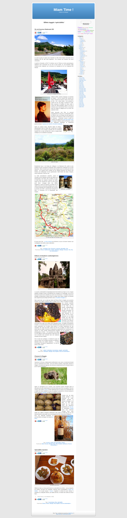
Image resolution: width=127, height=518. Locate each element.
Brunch (81, 49)
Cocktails (83, 31)
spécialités (62, 248)
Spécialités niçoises (41, 450)
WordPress (71, 513)
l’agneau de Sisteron (47, 124)
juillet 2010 (81, 106)
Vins (92, 31)
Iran (81, 67)
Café (81, 38)
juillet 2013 (81, 81)
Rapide (57, 351)
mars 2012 (81, 93)
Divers (44, 503)
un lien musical (48, 241)
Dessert (81, 52)
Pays (54, 443)
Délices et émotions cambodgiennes (46, 256)
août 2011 (81, 98)
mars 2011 (81, 103)
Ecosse (48, 442)
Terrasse (66, 249)
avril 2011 (81, 101)
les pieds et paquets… (58, 124)
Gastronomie (47, 249)
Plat (54, 351)
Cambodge (49, 350)
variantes (44, 392)
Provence (53, 248)
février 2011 (81, 104)
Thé (69, 249)
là (46, 389)
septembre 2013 (82, 80)
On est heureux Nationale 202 (44, 29)
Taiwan (79, 33)
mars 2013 (81, 85)
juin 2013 (81, 82)
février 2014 (81, 77)
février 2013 (81, 86)
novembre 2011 (82, 95)
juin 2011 (81, 99)
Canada (85, 30)
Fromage (86, 27)
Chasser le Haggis (41, 356)
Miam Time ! (63, 10)
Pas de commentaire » (64, 351)
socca (51, 491)
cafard (44, 350)
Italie (81, 69)
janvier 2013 (81, 87)
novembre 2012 (82, 89)
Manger (61, 249)
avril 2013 (81, 83)
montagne (45, 248)
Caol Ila (71, 407)
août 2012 (81, 92)
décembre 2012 (82, 88)
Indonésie (82, 66)
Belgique (82, 61)
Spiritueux (65, 443)
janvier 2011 (81, 105)
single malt (52, 442)
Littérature (57, 249)
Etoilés (82, 33)
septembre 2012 (82, 91)
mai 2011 (81, 100)
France (42, 249)
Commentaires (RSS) (66, 514)
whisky (71, 408)
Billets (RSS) (58, 514)
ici (44, 389)
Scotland (60, 443)
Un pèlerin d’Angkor (60, 297)
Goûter (52, 249)
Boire (43, 443)
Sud (67, 248)
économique (55, 350)
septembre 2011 (82, 97)
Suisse (87, 29)
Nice (49, 248)
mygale (60, 350)
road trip (58, 248)
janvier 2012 (81, 94)
